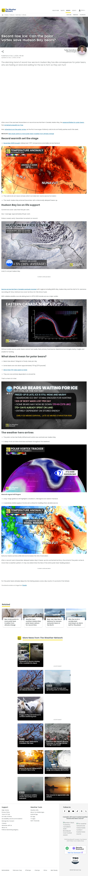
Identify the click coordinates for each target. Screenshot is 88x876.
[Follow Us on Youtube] (73, 811)
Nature (12, 15)
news (6, 15)
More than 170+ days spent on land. (15, 370)
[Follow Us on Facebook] (65, 811)
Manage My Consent (8, 821)
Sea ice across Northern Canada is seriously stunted (18, 289)
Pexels (24, 585)
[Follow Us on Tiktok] (77, 811)
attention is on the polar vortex (15, 129)
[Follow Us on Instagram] (69, 811)
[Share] (2, 51)
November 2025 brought (11, 143)
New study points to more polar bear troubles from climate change (31, 134)
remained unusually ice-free (13, 125)
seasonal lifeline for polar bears (73, 122)
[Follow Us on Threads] (81, 811)
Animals (18, 15)
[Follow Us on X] (86, 811)
